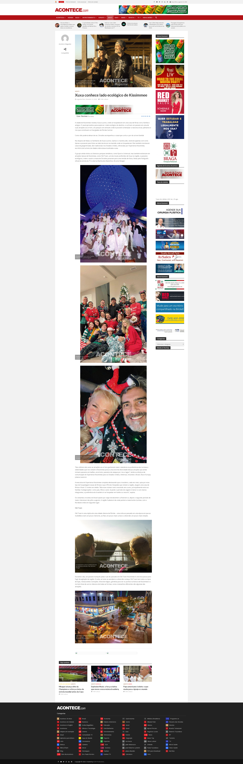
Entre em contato (93, 2)
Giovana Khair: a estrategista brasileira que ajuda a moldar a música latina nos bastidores (67, 25)
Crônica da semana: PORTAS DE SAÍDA (132, 24)
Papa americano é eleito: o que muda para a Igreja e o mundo (135, 687)
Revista (131, 17)
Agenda (70, 17)
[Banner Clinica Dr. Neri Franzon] (122, 657)
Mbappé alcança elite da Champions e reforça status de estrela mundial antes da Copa (71, 689)
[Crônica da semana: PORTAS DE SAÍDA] (124, 24)
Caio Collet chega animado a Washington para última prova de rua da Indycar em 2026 (156, 25)
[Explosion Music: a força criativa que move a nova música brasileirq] (105, 674)
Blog (77, 17)
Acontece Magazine (65, 44)
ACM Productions (98, 762)
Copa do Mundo (65, 684)
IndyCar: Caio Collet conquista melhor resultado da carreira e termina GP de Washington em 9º (112, 25)
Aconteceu (60, 17)
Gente (110, 17)
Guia (116, 17)
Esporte (101, 17)
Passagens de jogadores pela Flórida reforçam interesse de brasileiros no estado (178, 25)
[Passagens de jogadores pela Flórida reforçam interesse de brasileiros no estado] (168, 25)
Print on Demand (71, 2)
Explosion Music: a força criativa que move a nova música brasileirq (105, 687)
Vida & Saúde (147, 17)
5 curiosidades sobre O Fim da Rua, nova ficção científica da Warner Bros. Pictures (90, 25)
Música (98, 684)
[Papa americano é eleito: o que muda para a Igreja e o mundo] (137, 674)
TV (138, 17)
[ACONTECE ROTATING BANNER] (89, 109)
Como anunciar (81, 2)
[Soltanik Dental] (90, 657)
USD (168, 199)
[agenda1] (119, 109)
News (123, 17)
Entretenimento (88, 17)
